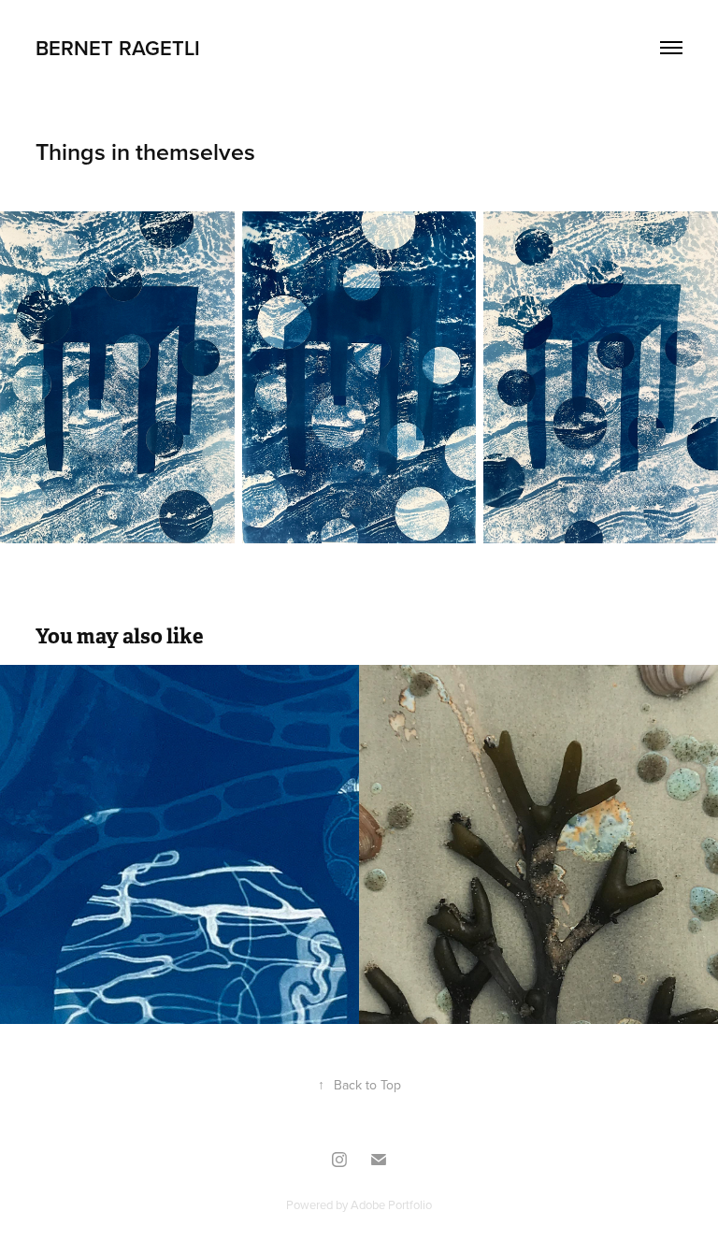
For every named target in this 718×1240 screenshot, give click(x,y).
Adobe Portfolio (391, 1204)
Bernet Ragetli (118, 48)
